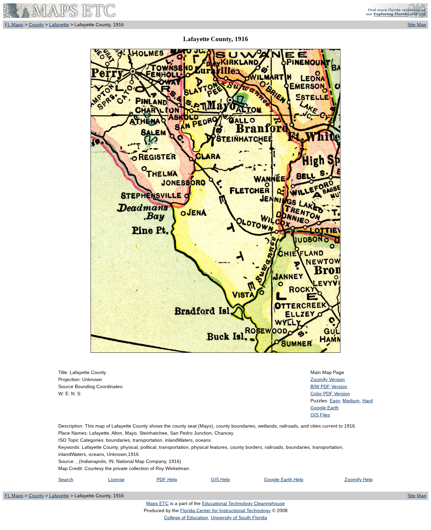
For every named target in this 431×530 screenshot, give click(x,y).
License (116, 479)
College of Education (186, 517)
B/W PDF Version (328, 386)
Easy (335, 400)
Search (65, 479)
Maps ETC (157, 503)
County (36, 24)
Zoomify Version (327, 379)
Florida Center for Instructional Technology (225, 510)
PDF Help (167, 479)
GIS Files (320, 414)
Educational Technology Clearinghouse (243, 503)
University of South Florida (239, 517)
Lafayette (59, 24)
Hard (367, 400)
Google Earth (324, 407)
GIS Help (220, 479)
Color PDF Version (330, 393)
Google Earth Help (283, 479)
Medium (351, 400)
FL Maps (14, 24)
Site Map (416, 24)
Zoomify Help (358, 479)
